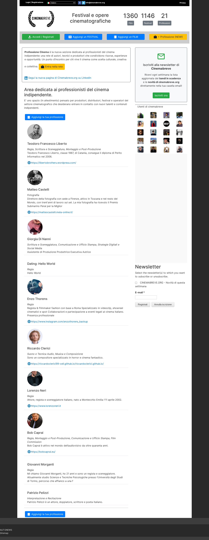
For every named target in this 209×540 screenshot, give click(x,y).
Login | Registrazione (34, 2)
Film (131, 23)
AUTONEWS (6, 530)
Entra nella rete (52, 67)
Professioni (164, 23)
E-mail (140, 292)
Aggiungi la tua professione (45, 117)
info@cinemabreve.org (95, 3)
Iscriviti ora (161, 95)
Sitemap (4, 533)
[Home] (41, 18)
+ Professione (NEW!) (168, 37)
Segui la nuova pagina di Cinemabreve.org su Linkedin (59, 77)
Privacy (183, 3)
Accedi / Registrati (41, 37)
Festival (148, 23)
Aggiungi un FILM (126, 37)
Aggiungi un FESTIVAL (83, 37)
